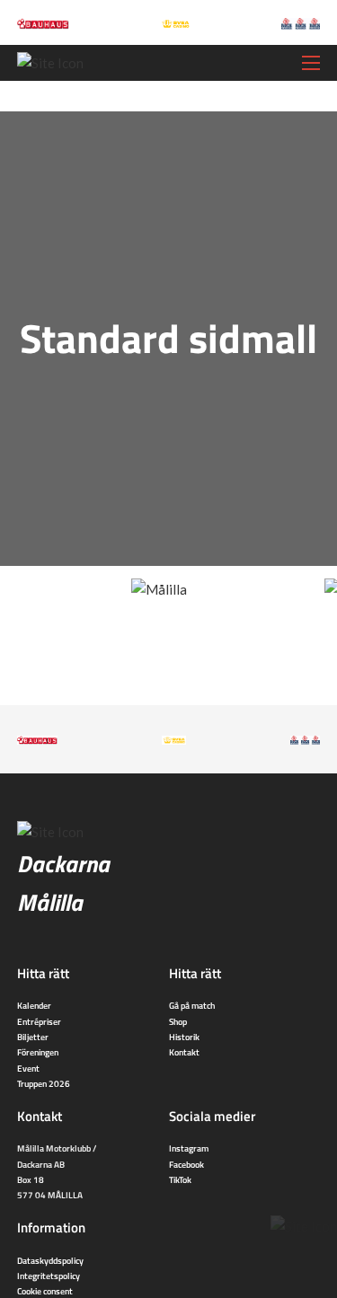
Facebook (186, 1164)
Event (28, 1068)
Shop (178, 1021)
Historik (184, 1036)
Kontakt (184, 1052)
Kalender (34, 1005)
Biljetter (33, 1036)
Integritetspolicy (48, 1275)
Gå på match (192, 1005)
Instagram (188, 1148)
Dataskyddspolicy (50, 1260)
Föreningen (37, 1052)
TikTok (180, 1179)
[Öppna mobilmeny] (311, 63)
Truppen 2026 (43, 1083)
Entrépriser (39, 1021)
